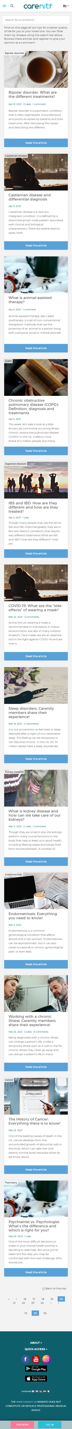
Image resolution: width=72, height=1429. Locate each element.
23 (32, 1302)
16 (25, 1299)
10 (25, 1313)
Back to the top (55, 1288)
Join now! (22, 1424)
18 (43, 1299)
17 (34, 1299)
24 (42, 1302)
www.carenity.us (26, 1402)
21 (14, 1302)
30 (45, 1313)
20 (61, 1299)
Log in (50, 1424)
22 (23, 1302)
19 (52, 1299)
